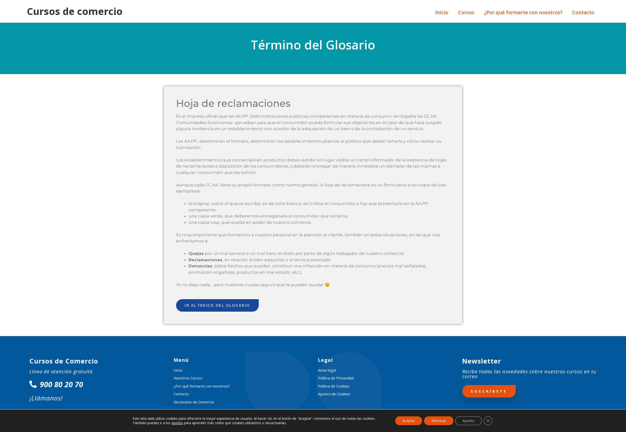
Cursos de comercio (75, 11)
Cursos (466, 12)
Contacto (583, 12)
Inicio (441, 12)
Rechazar (438, 420)
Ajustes (468, 420)
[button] (217, 305)
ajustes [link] (177, 423)
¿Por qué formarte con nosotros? (523, 12)
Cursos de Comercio (63, 360)
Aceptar (408, 420)
